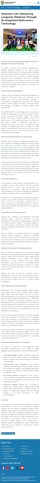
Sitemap (3, 474)
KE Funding (6, 453)
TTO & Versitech (7, 456)
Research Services (27, 453)
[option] (20, 40)
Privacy (24, 448)
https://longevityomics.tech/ (10, 147)
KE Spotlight (26, 7)
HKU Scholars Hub (8, 448)
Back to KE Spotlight (8, 433)
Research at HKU (26, 451)
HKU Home (6, 446)
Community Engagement (13, 7)
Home (2, 7)
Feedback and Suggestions (10, 458)
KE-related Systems (8, 451)
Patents (24, 446)
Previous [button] (29, 57)
